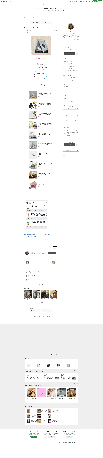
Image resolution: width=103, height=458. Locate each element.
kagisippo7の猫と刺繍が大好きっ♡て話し (70, 135)
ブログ (28, 32)
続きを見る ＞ (76, 39)
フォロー (52, 253)
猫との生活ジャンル (66, 44)
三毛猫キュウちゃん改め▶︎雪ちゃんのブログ (70, 130)
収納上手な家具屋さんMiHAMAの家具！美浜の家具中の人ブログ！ (70, 133)
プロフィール (68, 33)
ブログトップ (28, 17)
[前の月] (67, 106)
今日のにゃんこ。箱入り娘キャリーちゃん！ (70, 66)
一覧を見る (71, 80)
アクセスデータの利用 (61, 443)
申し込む (69, 436)
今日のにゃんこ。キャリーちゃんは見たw (70, 59)
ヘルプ (77, 443)
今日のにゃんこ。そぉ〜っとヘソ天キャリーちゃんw (71, 73)
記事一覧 (36, 17)
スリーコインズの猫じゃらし (47, 22)
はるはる (71, 31)
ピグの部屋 (74, 33)
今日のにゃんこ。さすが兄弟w (68, 65)
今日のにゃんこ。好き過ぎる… (68, 68)
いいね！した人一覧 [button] (54, 243)
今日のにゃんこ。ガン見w (67, 63)
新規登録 (94, 1)
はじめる (34, 436)
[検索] (78, 17)
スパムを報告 (45, 443)
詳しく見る (51, 436)
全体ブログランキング (66, 42)
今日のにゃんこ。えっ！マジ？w (68, 61)
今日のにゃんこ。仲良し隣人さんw (69, 77)
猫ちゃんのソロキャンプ (32, 27)
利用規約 (55, 443)
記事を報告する (55, 248)
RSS (65, 155)
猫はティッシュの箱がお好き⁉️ (68, 75)
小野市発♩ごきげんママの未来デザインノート (71, 136)
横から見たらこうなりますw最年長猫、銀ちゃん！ (70, 71)
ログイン (100, 1)
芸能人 (35, 360)
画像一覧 (43, 17)
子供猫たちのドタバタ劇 (35, 22)
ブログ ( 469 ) (65, 86)
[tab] (30, 360)
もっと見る (41, 284)
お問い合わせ (50, 443)
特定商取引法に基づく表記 (70, 443)
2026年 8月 (71, 106)
